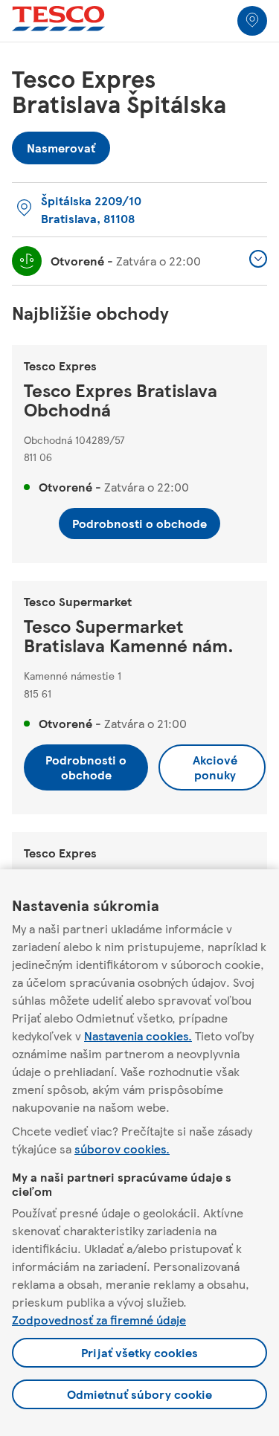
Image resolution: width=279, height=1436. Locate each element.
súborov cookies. (122, 1148)
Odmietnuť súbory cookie (139, 1394)
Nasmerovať (61, 144)
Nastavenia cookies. (138, 1035)
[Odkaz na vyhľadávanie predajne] (252, 21)
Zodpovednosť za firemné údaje (99, 1319)
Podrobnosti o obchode (139, 523)
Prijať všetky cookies (139, 1352)
